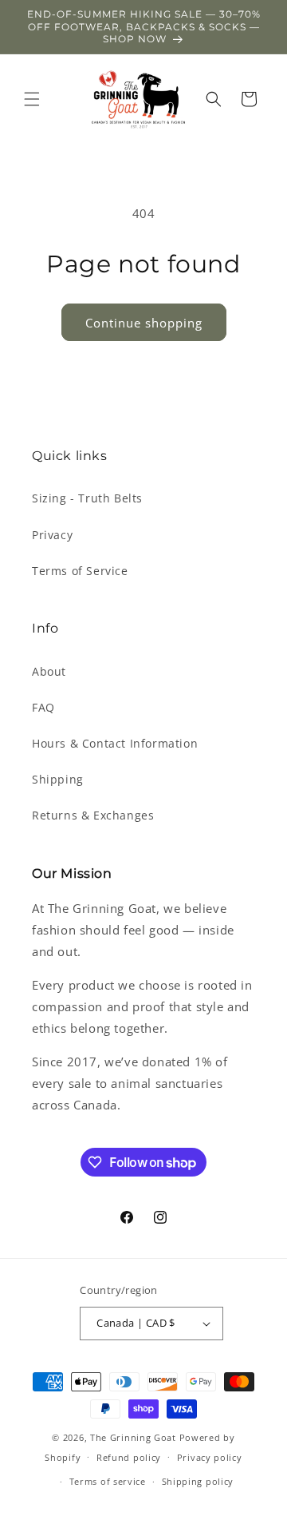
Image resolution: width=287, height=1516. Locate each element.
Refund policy (128, 1457)
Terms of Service (80, 570)
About (49, 671)
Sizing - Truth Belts (87, 498)
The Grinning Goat (133, 1437)
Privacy (52, 534)
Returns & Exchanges (93, 815)
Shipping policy (198, 1481)
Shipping (58, 779)
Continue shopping (143, 323)
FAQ (43, 707)
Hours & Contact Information (115, 743)
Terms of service (107, 1481)
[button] (31, 99)
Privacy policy (209, 1457)
